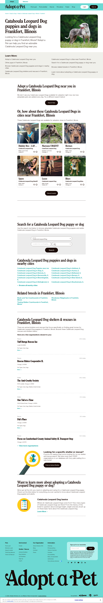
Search (51, 250)
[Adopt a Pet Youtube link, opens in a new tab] (78, 562)
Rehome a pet (9, 548)
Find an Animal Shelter (52, 465)
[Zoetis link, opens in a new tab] (96, 595)
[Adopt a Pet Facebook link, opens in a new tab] (68, 562)
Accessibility (51, 554)
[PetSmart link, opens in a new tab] (83, 595)
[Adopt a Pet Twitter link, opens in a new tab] (72, 562)
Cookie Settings (42, 596)
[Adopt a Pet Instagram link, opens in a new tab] (82, 562)
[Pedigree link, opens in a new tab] (90, 595)
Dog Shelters (22, 554)
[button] (34, 152)
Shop (73, 7)
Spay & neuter (9, 550)
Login (84, 7)
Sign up (94, 7)
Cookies (50, 552)
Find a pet (8, 545)
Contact (35, 550)
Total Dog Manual (10, 552)
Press (34, 552)
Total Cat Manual (9, 554)
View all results (51, 193)
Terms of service (52, 550)
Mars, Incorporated (53, 556)
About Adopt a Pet (38, 545)
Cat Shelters (22, 556)
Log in (20, 560)
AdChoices (51, 559)
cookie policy (10, 601)
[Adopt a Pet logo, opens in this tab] (51, 581)
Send (90, 548)
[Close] (100, 600)
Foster (67, 7)
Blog (34, 548)
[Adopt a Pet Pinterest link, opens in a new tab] (75, 562)
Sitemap (50, 545)
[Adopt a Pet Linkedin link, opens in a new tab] (85, 562)
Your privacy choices (53, 561)
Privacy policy (51, 548)
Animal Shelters (23, 552)
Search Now (51, 102)
